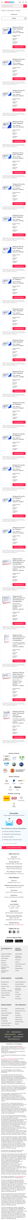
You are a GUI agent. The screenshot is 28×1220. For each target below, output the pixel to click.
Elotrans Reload (5, 982)
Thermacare (18, 959)
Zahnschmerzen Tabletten (5, 971)
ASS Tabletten (4, 958)
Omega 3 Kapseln (5, 993)
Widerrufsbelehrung (16, 1032)
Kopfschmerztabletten (6, 954)
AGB (8, 1032)
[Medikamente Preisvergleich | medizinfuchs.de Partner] (5, 770)
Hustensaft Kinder (5, 1025)
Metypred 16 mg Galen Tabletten (18, 153)
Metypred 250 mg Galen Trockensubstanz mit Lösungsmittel (19, 714)
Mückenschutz (18, 1019)
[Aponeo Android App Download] (19, 941)
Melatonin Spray (5, 986)
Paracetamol (4, 965)
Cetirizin (17, 992)
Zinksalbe (17, 1013)
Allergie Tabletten (19, 984)
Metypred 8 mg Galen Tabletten (19, 60)
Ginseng (3, 997)
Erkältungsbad (4, 1015)
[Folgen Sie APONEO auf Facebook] (10, 932)
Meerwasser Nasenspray (4, 1018)
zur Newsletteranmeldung (14, 847)
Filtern (14, 18)
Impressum (20, 1034)
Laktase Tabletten (5, 995)
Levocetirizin (18, 994)
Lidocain (17, 970)
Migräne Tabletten (5, 956)
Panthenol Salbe (19, 1021)
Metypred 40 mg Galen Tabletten (18, 28)
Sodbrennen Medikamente (18, 956)
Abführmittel (18, 966)
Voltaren (17, 962)
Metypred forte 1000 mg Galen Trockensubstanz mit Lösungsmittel (19, 561)
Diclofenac (3, 960)
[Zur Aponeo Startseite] (9, 2)
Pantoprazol (18, 1015)
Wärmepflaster (18, 954)
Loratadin (17, 996)
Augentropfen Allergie (20, 986)
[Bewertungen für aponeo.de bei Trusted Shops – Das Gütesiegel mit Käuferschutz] (6, 758)
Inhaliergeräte (4, 1021)
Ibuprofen (3, 962)
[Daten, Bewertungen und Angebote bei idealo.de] (21, 764)
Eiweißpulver (4, 984)
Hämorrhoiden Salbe (20, 964)
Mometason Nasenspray (18, 989)
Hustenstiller (4, 1008)
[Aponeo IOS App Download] (9, 941)
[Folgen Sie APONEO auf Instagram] (18, 932)
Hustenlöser (4, 1011)
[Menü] (2, 2)
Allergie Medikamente (20, 982)
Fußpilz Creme (18, 1017)
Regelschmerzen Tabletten (5, 967)
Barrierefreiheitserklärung (14, 1039)
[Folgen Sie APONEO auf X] (14, 932)
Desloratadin (18, 998)
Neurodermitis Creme (20, 1011)
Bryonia (17, 1024)
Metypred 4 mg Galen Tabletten (19, 278)
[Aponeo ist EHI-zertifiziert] (14, 758)
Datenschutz (8, 1036)
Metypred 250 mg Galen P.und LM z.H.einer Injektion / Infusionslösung (19, 675)
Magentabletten (19, 968)
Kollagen (3, 988)
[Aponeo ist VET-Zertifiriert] (6, 764)
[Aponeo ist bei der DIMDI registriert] (21, 758)
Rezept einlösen (19, 47)
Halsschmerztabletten (6, 1013)
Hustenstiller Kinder (6, 1023)
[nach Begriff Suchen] (25, 6)
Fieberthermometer (19, 1008)
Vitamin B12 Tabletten (6, 990)
